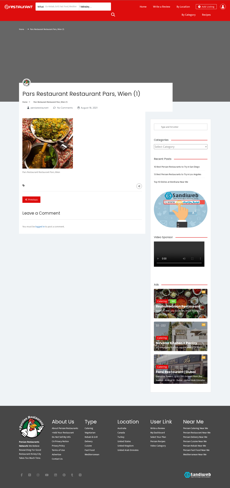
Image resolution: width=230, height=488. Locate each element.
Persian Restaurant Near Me (196, 433)
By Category (188, 15)
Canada (121, 433)
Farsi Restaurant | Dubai (176, 372)
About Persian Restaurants (65, 428)
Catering (162, 301)
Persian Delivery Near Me (195, 437)
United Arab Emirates (128, 450)
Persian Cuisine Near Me (195, 441)
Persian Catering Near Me (195, 428)
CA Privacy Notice (60, 441)
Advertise (56, 454)
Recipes (206, 15)
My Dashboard (157, 433)
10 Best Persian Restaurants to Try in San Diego (177, 167)
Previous (32, 199)
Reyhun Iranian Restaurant (178, 306)
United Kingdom (126, 446)
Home (143, 7)
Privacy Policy (58, 446)
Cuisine (88, 446)
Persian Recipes (157, 441)
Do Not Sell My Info (61, 437)
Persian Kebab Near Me (194, 446)
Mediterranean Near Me (194, 454)
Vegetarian (90, 433)
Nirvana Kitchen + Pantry (176, 343)
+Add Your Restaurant (63, 433)
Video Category (158, 446)
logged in (40, 227)
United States (124, 441)
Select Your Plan (158, 437)
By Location (183, 7)
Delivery (88, 441)
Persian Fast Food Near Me (196, 450)
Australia (122, 428)
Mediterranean (92, 454)
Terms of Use (58, 450)
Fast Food (90, 450)
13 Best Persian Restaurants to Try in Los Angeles (177, 174)
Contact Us (57, 459)
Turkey (121, 437)
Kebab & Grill (91, 437)
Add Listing (207, 6)
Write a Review (161, 7)
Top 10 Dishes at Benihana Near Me (171, 182)
